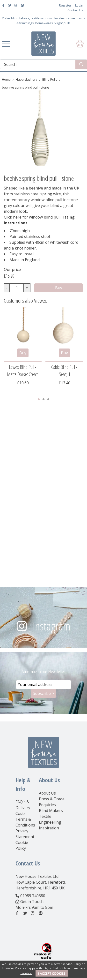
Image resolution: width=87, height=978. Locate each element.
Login (79, 5)
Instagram (51, 626)
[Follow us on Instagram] (16, 5)
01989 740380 (32, 895)
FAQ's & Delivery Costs (22, 807)
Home (6, 79)
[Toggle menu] (6, 44)
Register (65, 5)
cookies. (26, 973)
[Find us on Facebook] (4, 5)
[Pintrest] (23, 5)
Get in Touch (32, 901)
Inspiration (49, 828)
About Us (47, 793)
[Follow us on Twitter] (10, 5)
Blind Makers (51, 810)
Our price (12, 269)
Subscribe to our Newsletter (43, 671)
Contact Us (75, 10)
